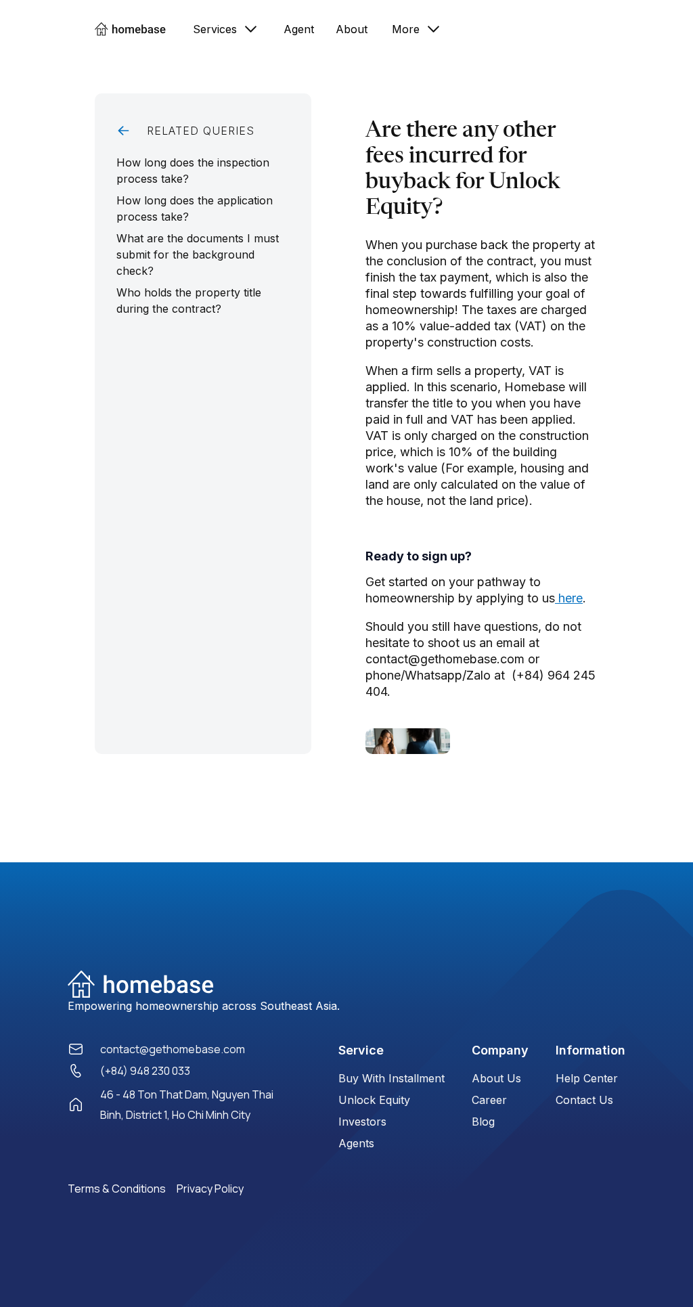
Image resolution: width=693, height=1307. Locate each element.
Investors (362, 1121)
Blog (483, 1121)
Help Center (587, 1078)
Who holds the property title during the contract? (188, 300)
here (569, 598)
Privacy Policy (210, 1188)
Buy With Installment (391, 1078)
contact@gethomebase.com (172, 1049)
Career (489, 1100)
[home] (137, 29)
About (351, 29)
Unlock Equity (374, 1100)
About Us (496, 1078)
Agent (299, 29)
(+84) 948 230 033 (145, 1070)
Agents (356, 1143)
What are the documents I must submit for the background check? (197, 254)
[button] (226, 29)
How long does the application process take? (194, 208)
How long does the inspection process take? (192, 170)
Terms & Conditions (117, 1188)
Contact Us (584, 1100)
